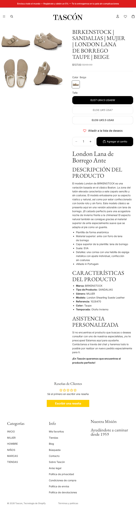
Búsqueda (55, 449)
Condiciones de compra (62, 480)
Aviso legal (55, 467)
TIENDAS (12, 461)
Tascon (18, 503)
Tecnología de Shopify (35, 503)
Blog (51, 443)
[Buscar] (12, 16)
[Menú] (4, 16)
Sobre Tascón (57, 461)
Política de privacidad (61, 474)
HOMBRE (12, 443)
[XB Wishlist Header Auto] (125, 16)
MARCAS (12, 455)
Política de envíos (59, 486)
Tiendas (53, 437)
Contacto (54, 455)
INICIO (11, 431)
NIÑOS (11, 449)
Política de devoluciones (63, 492)
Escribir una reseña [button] (68, 403)
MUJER (11, 437)
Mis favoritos (56, 431)
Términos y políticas (68, 503)
